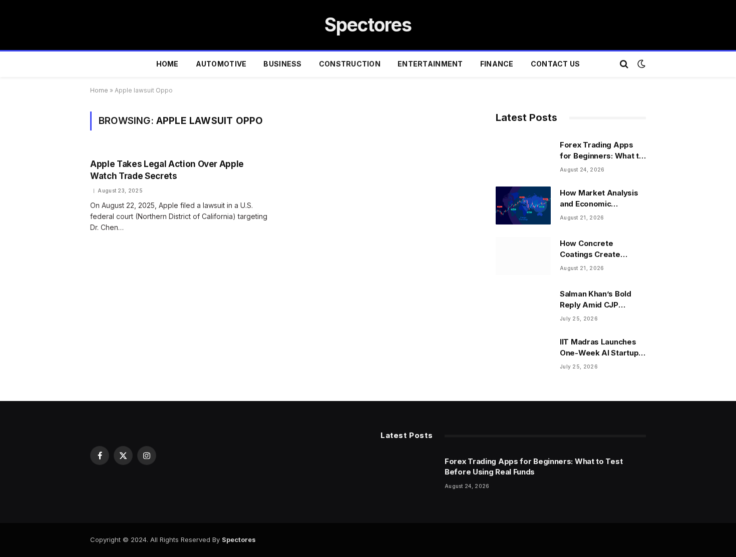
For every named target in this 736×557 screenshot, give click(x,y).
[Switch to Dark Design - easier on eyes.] (640, 64)
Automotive (221, 64)
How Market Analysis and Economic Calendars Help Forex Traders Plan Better (599, 198)
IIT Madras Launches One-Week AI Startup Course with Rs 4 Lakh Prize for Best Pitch (600, 347)
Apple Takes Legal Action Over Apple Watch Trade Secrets (167, 169)
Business (282, 64)
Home (167, 64)
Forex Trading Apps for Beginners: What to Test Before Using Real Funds (602, 150)
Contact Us (555, 64)
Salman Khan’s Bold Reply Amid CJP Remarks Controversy (600, 299)
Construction (350, 64)
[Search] (624, 64)
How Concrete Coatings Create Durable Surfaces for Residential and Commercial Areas (599, 249)
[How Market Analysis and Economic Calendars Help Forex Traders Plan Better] (523, 205)
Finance (497, 64)
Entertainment (430, 64)
